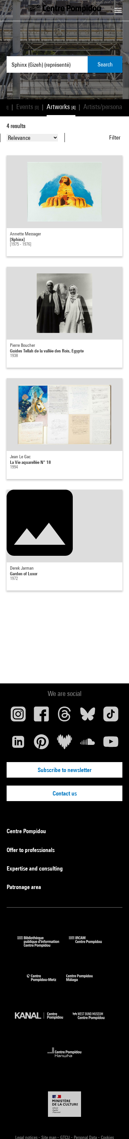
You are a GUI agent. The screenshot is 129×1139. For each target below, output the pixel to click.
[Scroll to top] (113, 1123)
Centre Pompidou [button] (27, 831)
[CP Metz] (46, 983)
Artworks (61, 106)
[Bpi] (43, 945)
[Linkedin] (18, 744)
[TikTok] (110, 716)
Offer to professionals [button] (31, 849)
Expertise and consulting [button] (35, 868)
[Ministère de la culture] (64, 1104)
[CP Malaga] (84, 983)
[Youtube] (110, 744)
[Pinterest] (41, 744)
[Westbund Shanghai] (93, 1021)
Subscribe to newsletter (65, 769)
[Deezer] (64, 744)
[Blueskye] (87, 716)
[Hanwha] (65, 1059)
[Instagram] (18, 716)
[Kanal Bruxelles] (44, 1021)
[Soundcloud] (87, 744)
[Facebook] (41, 716)
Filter (114, 137)
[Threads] (64, 716)
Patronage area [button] (24, 886)
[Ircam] (90, 945)
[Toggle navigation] (118, 10)
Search (105, 64)
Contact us (65, 793)
